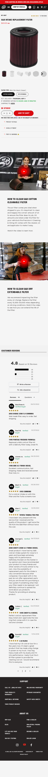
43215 (13, 103)
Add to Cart (23, 113)
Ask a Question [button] (25, 390)
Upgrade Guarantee (34, 692)
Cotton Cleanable (8, 94)
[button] (8, 7)
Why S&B (8, 720)
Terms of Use (39, 751)
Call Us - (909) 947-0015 (13, 687)
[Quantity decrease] (4, 113)
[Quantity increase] (10, 113)
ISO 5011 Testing (10, 738)
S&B (10, 751)
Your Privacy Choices (12, 704)
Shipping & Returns (12, 699)
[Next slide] (41, 74)
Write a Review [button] (25, 384)
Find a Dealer (31, 720)
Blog (6, 724)
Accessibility (29, 751)
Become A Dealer (33, 731)
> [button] (30, 671)
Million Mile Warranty (35, 687)
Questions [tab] (28, 397)
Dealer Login (31, 738)
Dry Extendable (22, 94)
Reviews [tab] (13, 397)
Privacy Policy (24, 754)
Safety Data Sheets (33, 699)
